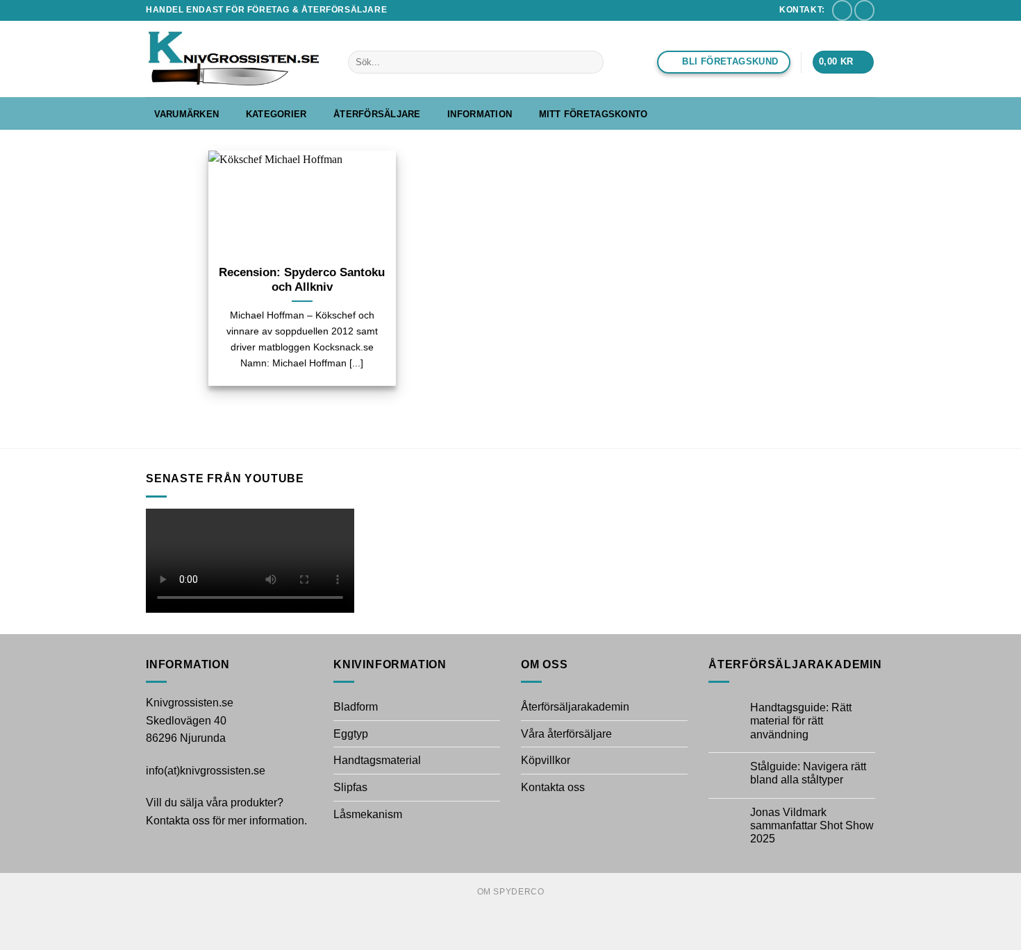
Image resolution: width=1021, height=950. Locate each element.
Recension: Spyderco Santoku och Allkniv (302, 280)
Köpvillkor (545, 760)
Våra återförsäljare (566, 734)
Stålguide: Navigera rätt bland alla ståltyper (808, 773)
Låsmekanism (367, 814)
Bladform (355, 707)
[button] (843, 62)
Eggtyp (350, 734)
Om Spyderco (511, 892)
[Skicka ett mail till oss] (842, 10)
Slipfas (350, 787)
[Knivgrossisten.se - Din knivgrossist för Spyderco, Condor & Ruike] (236, 59)
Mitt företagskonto (593, 114)
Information (479, 114)
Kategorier (276, 114)
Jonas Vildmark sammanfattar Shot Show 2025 (812, 825)
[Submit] (590, 62)
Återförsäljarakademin (575, 707)
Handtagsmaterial (377, 760)
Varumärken (186, 114)
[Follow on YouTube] (864, 10)
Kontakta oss (553, 787)
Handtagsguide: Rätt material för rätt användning (801, 721)
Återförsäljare (377, 114)
